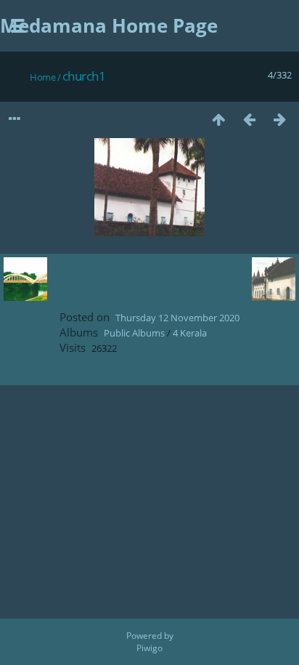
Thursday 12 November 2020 (177, 317)
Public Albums (134, 332)
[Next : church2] (279, 119)
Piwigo (149, 648)
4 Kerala (190, 332)
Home (42, 77)
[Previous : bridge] (249, 119)
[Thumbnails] (218, 119)
